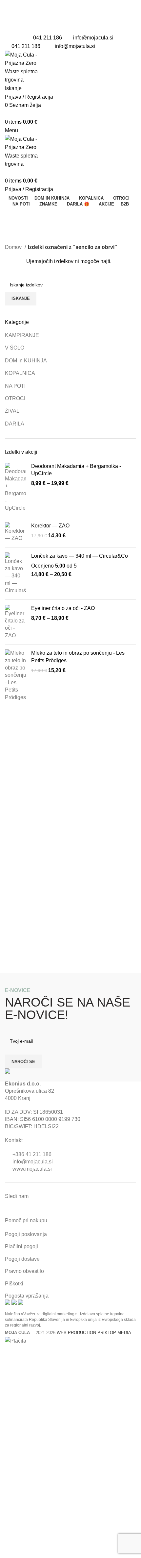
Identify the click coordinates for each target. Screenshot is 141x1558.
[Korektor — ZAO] (15, 532)
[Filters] (8, 1353)
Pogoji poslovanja (26, 1234)
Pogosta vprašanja (27, 1296)
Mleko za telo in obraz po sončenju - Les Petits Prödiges (78, 656)
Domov (14, 247)
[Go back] (13, 215)
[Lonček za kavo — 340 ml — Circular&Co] (15, 573)
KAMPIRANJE (22, 335)
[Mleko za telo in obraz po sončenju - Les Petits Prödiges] (15, 675)
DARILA (14, 423)
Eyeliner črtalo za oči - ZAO (63, 608)
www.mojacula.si (32, 1169)
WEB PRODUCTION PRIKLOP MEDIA (94, 1332)
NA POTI (15, 386)
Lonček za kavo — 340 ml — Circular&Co (79, 556)
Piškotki (14, 1283)
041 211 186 (47, 37)
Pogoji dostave (22, 1259)
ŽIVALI (13, 411)
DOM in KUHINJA (26, 360)
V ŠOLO (14, 348)
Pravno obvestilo (24, 1271)
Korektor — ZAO (50, 525)
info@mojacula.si (93, 37)
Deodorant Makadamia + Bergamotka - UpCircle (76, 469)
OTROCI (15, 398)
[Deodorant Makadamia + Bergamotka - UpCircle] (15, 487)
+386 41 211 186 (31, 1154)
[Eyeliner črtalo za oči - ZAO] (15, 622)
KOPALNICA (20, 373)
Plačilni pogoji (21, 1246)
